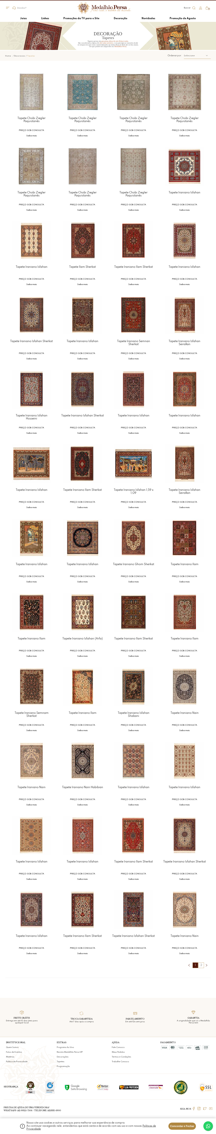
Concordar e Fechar (182, 1126)
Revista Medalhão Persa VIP (70, 1052)
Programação (63, 1066)
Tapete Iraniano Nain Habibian (82, 787)
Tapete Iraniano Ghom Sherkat (133, 564)
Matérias (10, 1057)
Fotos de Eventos (14, 1052)
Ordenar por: (175, 56)
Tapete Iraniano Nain (184, 713)
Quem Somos (12, 1047)
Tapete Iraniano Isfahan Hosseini (31, 417)
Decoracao (19, 56)
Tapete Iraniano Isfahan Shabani (133, 714)
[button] (197, 55)
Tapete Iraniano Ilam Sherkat (133, 267)
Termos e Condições (121, 1057)
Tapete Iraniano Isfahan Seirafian (184, 343)
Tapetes (31, 56)
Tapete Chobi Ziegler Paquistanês (31, 120)
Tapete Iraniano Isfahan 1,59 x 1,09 (133, 491)
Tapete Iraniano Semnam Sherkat (32, 714)
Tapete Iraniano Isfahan (184, 192)
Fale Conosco (118, 1047)
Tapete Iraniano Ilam (184, 564)
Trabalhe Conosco (120, 1062)
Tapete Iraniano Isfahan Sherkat (31, 341)
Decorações (62, 1057)
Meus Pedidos (118, 1052)
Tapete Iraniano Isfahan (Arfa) (82, 638)
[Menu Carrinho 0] (207, 8)
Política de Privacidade (17, 1062)
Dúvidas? (21, 8)
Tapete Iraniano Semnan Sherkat (133, 343)
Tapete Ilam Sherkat (82, 267)
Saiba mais (31, 136)
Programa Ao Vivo (65, 1047)
